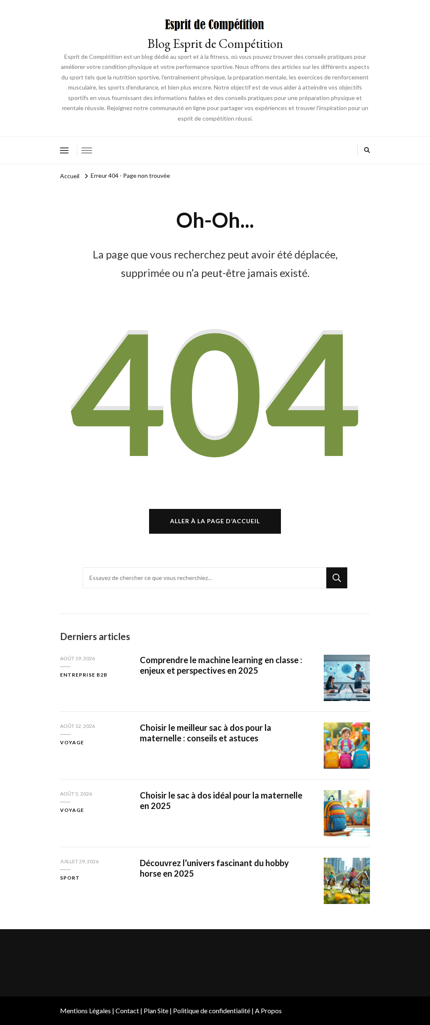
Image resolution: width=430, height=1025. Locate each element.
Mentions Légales (85, 1010)
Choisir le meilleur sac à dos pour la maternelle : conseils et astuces (205, 732)
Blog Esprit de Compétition (215, 43)
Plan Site (156, 1010)
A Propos (268, 1010)
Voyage (72, 742)
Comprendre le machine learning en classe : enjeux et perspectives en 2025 (221, 665)
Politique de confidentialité (211, 1010)
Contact (127, 1010)
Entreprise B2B (84, 675)
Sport (70, 878)
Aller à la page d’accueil (215, 520)
